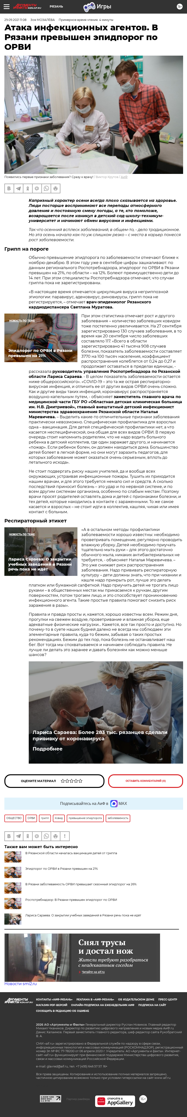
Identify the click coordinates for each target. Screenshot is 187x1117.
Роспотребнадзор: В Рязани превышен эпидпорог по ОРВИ (71, 900)
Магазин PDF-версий (51, 1005)
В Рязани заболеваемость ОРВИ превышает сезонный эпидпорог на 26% (81, 884)
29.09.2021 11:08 (15, 20)
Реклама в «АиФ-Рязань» (95, 999)
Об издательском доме (136, 999)
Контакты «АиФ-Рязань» (54, 999)
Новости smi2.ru (20, 983)
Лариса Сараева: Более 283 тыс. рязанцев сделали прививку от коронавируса (100, 735)
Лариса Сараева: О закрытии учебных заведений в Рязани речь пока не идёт (83, 915)
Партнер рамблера (78, 1099)
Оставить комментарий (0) (146, 781)
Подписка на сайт (152, 1005)
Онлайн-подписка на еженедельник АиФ (102, 1005)
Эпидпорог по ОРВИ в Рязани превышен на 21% (61, 868)
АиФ (124, 177)
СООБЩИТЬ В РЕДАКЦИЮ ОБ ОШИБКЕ (62, 1011)
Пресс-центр (167, 999)
